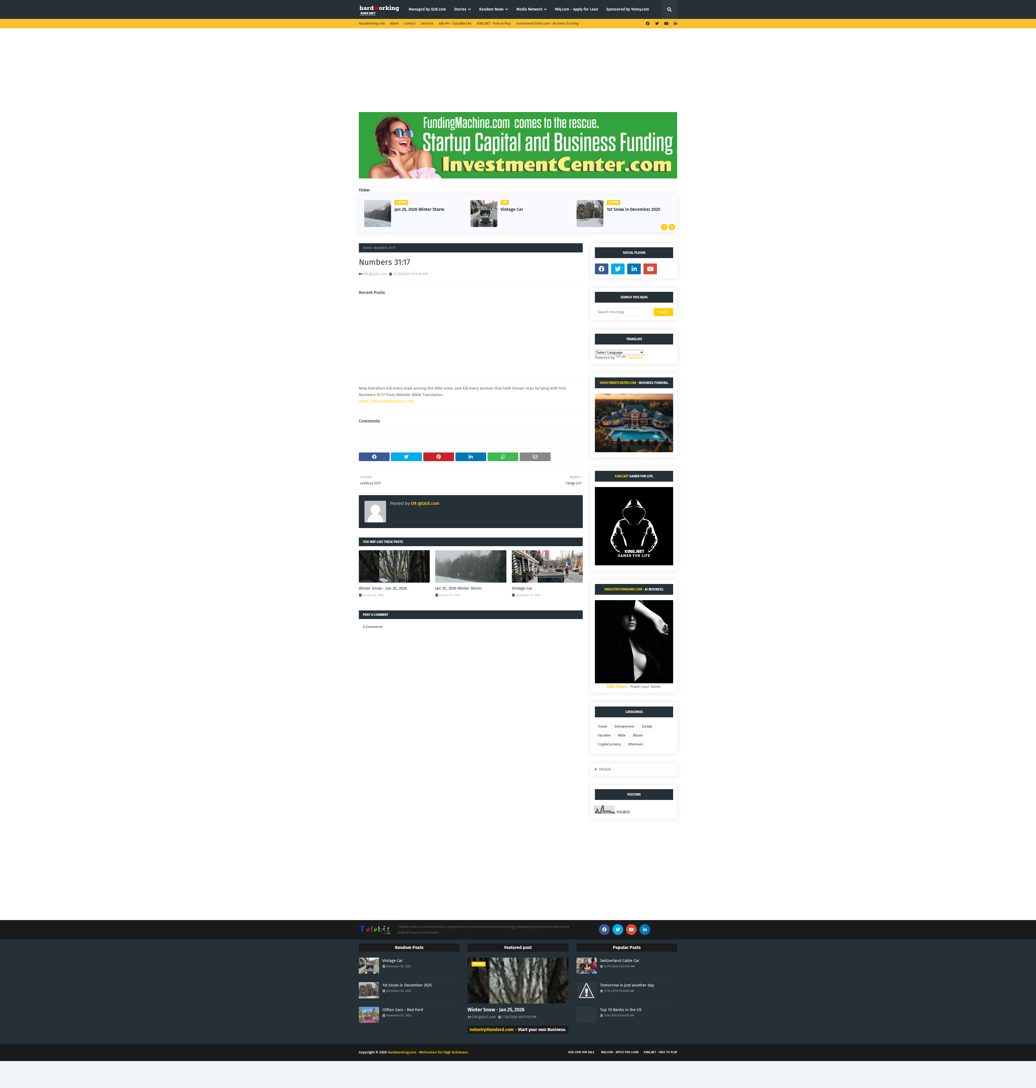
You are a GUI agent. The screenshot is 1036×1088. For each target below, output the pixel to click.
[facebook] (648, 23)
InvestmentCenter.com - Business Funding (547, 23)
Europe (647, 726)
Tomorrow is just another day (627, 985)
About (394, 23)
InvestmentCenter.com (618, 383)
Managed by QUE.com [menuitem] (427, 9)
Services (427, 23)
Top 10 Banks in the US (621, 1009)
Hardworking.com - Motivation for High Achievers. (428, 1052)
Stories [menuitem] (460, 9)
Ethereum (635, 744)
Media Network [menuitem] (529, 9)
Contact (409, 23)
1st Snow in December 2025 (633, 209)
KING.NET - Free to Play (494, 23)
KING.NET (622, 476)
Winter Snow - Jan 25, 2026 (383, 588)
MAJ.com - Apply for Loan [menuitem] (576, 9)
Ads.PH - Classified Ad (455, 23)
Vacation (604, 735)
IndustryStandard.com (623, 589)
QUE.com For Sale (581, 1052)
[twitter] (657, 23)
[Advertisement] (518, 74)
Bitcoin (638, 735)
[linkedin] (675, 23)
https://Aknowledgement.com (386, 401)
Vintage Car (511, 209)
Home (367, 248)
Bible (622, 735)
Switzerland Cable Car (619, 960)
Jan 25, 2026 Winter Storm (419, 209)
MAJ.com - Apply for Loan (619, 1052)
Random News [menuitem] (491, 9)
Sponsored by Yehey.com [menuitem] (627, 9)
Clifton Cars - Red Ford (402, 1009)
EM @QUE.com (375, 274)
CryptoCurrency (609, 744)
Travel (602, 726)
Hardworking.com (372, 23)
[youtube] (666, 23)
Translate (635, 357)
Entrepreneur (625, 726)
